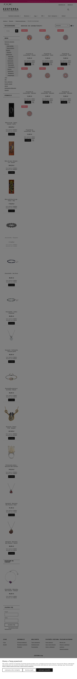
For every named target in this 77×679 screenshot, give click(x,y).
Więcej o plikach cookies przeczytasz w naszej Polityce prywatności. (18, 666)
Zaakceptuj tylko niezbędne (12, 670)
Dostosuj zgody (29, 670)
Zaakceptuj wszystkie (44, 670)
